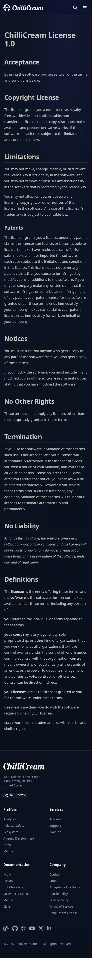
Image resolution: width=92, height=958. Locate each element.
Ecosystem (10, 832)
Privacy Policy (58, 900)
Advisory (55, 819)
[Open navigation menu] (85, 8)
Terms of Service (61, 906)
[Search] (75, 8)
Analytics (9, 819)
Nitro (7, 845)
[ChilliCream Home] (23, 7)
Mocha (8, 851)
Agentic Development (18, 838)
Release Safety (13, 825)
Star (12, 795)
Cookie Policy (58, 894)
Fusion (8, 881)
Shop (53, 881)
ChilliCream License (63, 913)
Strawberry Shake (16, 894)
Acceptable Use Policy (64, 887)
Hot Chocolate (13, 887)
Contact (54, 874)
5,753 (21, 795)
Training (55, 832)
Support (55, 825)
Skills (7, 906)
